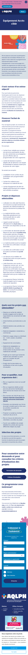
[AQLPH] (7, 12)
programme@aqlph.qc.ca (9, 511)
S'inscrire (14, 581)
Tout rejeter (14, 651)
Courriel (6, 565)
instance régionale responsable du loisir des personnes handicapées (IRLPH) (14, 399)
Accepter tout (14, 648)
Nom (5, 546)
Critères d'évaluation (14, 477)
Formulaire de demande (14, 470)
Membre (9, 572)
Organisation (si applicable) (11, 559)
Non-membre (11, 575)
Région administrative (10, 553)
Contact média (5, 609)
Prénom (6, 540)
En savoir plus (7, 6)
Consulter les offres (19, 609)
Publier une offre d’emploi (18, 612)
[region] (14, 643)
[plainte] (14, 623)
